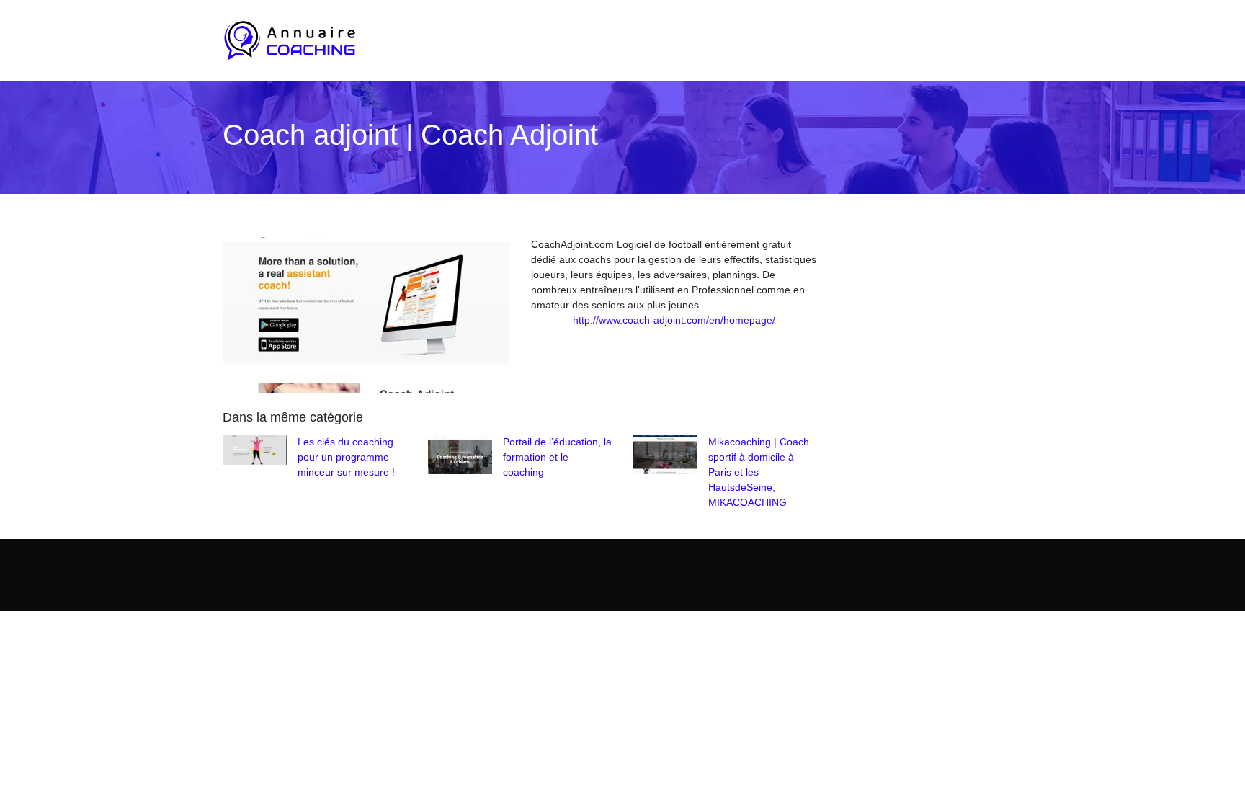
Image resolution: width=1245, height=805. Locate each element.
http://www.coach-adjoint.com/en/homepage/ (674, 320)
